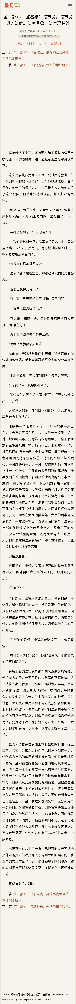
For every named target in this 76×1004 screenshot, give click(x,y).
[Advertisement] (38, 109)
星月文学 (19, 5)
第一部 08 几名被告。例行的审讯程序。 (43, 65)
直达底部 (55, 43)
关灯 (20, 43)
